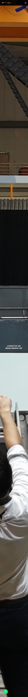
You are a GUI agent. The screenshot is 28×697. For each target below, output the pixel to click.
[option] (14, 348)
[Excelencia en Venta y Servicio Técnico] (6, 3)
